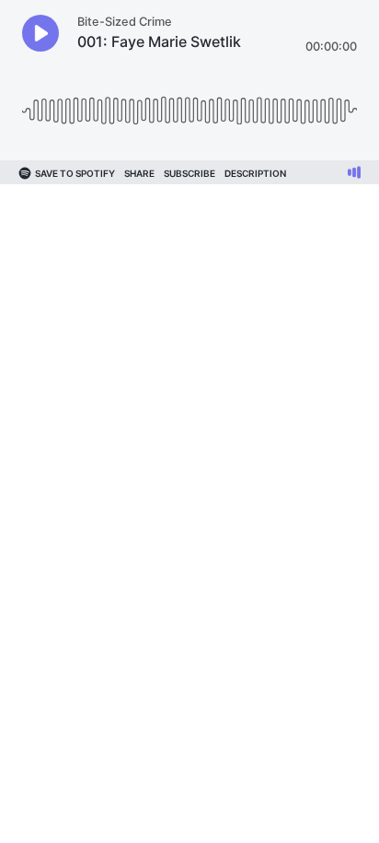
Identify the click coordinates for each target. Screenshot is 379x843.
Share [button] (139, 173)
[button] (40, 33)
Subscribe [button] (189, 173)
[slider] (189, 103)
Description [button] (255, 173)
